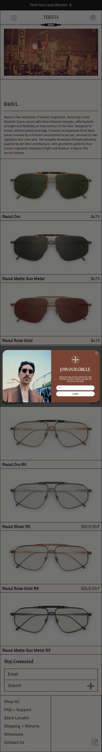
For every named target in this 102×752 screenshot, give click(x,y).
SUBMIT (75, 393)
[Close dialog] (97, 353)
